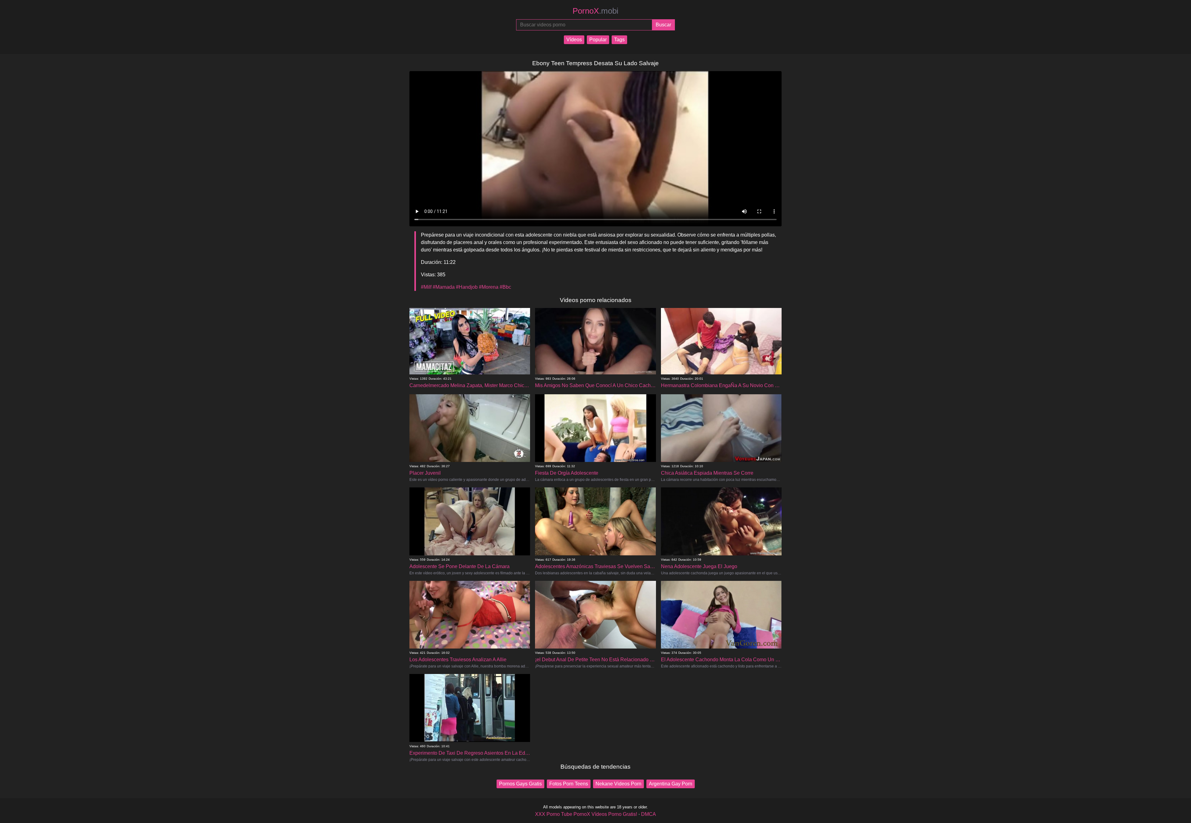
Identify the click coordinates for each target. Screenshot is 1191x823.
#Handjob (467, 287)
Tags (619, 39)
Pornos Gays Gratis (520, 783)
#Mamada (444, 287)
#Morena (488, 287)
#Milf (426, 287)
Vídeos (574, 39)
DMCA (648, 814)
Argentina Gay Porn (670, 783)
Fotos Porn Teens (568, 783)
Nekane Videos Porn (618, 783)
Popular (598, 39)
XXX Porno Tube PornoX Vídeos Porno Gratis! (586, 814)
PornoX (595, 11)
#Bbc (505, 287)
